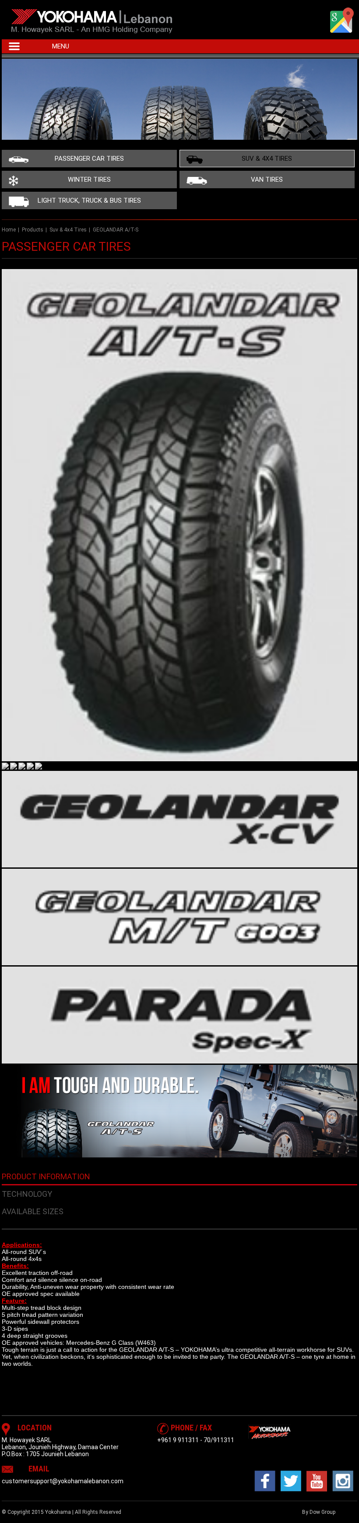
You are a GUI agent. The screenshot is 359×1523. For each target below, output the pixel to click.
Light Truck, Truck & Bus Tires (89, 200)
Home (9, 230)
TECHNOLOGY (27, 1193)
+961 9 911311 (178, 1440)
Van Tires (267, 179)
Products (32, 230)
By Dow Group (318, 1512)
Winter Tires (89, 179)
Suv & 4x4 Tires (267, 158)
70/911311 (219, 1440)
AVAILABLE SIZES (32, 1211)
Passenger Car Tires (89, 158)
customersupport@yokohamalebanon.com (62, 1481)
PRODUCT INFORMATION (46, 1176)
